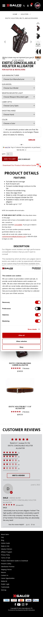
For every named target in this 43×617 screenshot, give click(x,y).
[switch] (38, 308)
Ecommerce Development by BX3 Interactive (21, 610)
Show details (32, 329)
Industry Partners (6, 549)
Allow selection (21, 341)
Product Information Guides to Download (14, 561)
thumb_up (27, 525)
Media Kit (4, 581)
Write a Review (18, 475)
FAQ (2, 537)
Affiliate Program (6, 552)
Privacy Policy (5, 555)
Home (15, 14)
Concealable (18, 225)
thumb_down (32, 525)
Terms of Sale (5, 558)
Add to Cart (10, 159)
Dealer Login (5, 584)
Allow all (21, 335)
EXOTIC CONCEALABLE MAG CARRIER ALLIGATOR (20, 364)
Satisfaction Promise (7, 566)
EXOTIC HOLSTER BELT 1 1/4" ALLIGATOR (20, 408)
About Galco (5, 534)
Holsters (24, 14)
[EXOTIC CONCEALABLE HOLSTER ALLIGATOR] (18, 38)
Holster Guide (5, 543)
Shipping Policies (6, 569)
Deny (21, 347)
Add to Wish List (24, 159)
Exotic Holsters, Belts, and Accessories (21, 18)
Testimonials (5, 587)
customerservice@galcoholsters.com (14, 236)
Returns (3, 572)
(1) (19, 453)
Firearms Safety (6, 564)
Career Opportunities (7, 578)
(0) (19, 457)
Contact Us (4, 575)
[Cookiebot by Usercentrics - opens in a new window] (32, 268)
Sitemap (3, 590)
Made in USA (5, 546)
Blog (2, 540)
